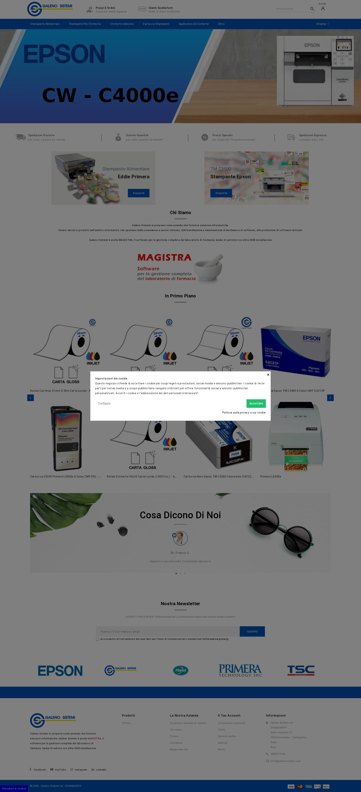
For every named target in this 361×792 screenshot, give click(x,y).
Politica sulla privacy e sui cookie (244, 412)
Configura (104, 403)
